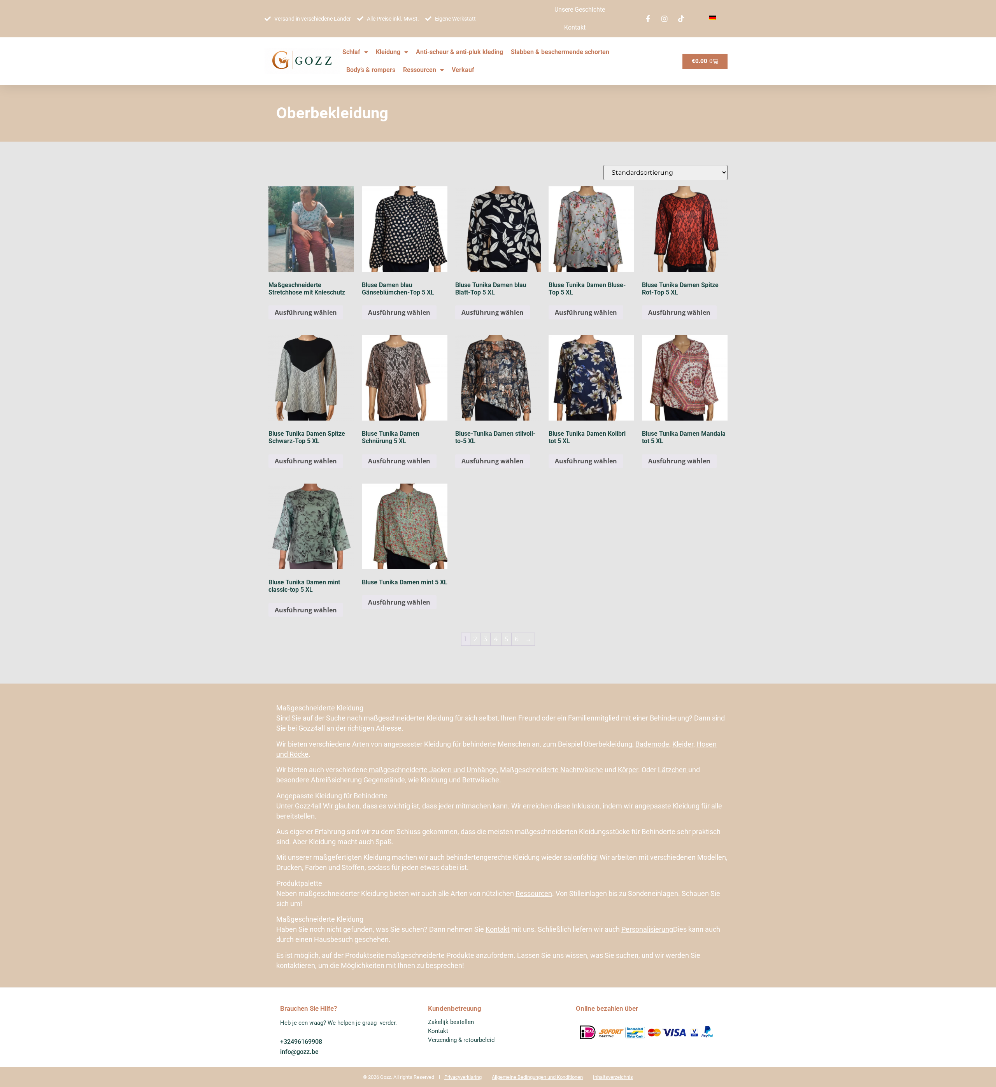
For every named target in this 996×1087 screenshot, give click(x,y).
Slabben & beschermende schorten (560, 52)
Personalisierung (647, 929)
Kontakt (575, 27)
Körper (628, 770)
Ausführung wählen (306, 312)
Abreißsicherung (336, 780)
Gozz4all (308, 806)
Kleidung (388, 52)
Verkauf (463, 70)
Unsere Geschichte (579, 9)
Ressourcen (419, 70)
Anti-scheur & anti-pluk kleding (459, 52)
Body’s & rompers (370, 70)
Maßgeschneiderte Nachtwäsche (551, 770)
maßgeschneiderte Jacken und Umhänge (432, 770)
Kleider (682, 744)
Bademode (652, 744)
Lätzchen (673, 770)
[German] (712, 18)
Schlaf (351, 52)
